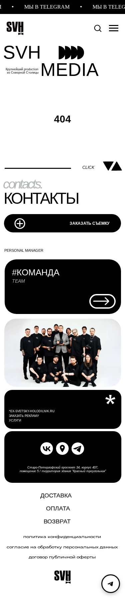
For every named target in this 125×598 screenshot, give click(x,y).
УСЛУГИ (15, 420)
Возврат (57, 521)
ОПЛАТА (58, 508)
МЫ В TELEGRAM (45, 7)
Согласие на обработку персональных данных (62, 547)
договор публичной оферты (62, 557)
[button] (98, 28)
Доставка (56, 495)
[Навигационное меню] (113, 28)
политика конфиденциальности (62, 536)
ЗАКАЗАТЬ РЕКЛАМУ (24, 416)
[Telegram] (110, 583)
